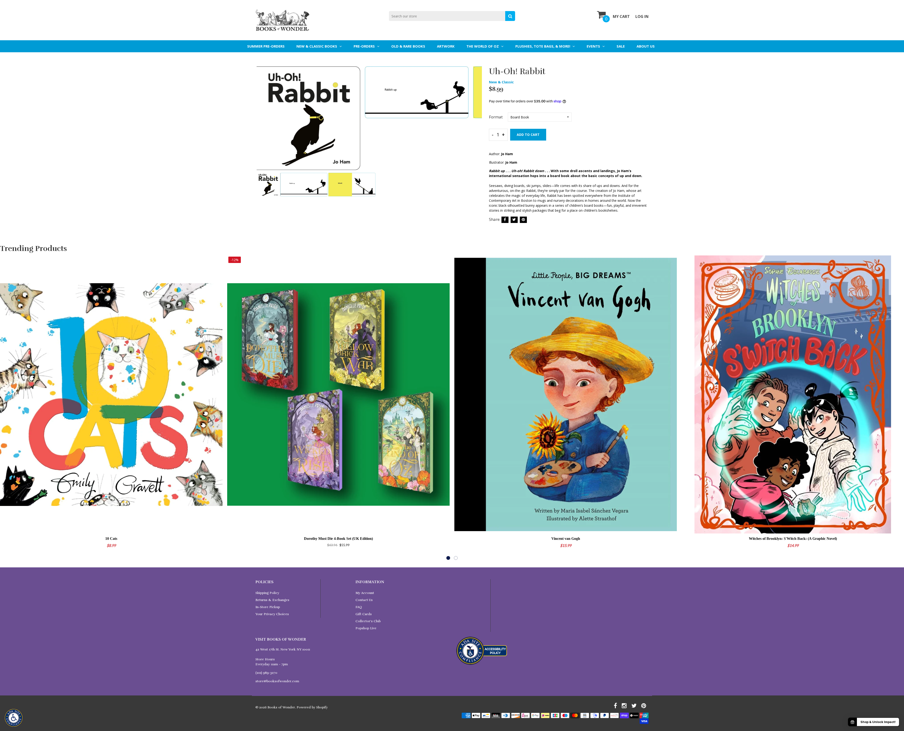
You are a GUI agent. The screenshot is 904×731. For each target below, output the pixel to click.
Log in (642, 16)
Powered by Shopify (312, 707)
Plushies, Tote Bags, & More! (542, 46)
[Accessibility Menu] (14, 717)
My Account (364, 593)
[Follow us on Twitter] (514, 220)
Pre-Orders (364, 46)
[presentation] (260, 121)
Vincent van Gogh (565, 539)
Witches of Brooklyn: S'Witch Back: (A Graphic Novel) (793, 539)
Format (496, 117)
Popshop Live (365, 628)
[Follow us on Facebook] (504, 220)
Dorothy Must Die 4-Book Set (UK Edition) (338, 539)
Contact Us (364, 600)
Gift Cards (363, 614)
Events (593, 46)
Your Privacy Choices (272, 614)
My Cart (621, 16)
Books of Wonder (281, 707)
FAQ (358, 607)
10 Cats (111, 539)
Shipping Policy (267, 593)
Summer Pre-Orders (266, 46)
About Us (646, 46)
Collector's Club (368, 621)
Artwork (446, 46)
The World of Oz (482, 46)
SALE (621, 46)
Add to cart (528, 134)
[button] (448, 558)
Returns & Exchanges (272, 600)
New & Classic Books (316, 46)
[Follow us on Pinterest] (523, 220)
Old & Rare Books (408, 46)
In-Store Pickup (267, 607)
